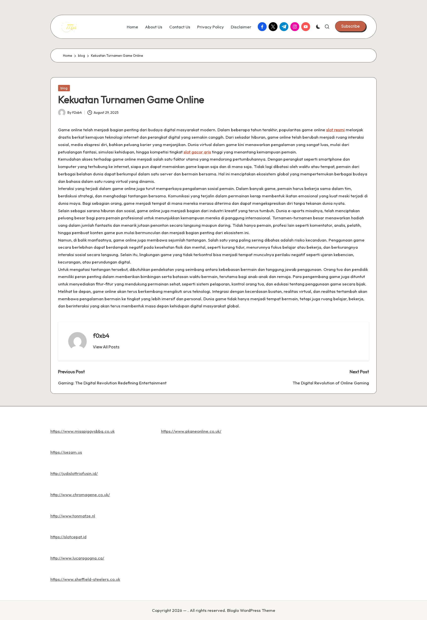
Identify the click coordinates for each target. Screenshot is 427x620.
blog (64, 88)
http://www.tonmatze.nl (72, 515)
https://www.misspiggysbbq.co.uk (82, 431)
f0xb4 (101, 335)
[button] (350, 26)
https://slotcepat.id (68, 536)
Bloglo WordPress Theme (251, 610)
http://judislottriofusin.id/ (74, 473)
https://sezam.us (66, 452)
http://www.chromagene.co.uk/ (80, 494)
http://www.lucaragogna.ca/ (77, 558)
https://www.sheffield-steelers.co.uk (85, 579)
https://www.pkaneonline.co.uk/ (191, 431)
